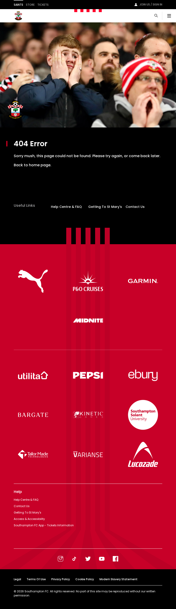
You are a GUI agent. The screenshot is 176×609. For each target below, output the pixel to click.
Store (30, 5)
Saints (18, 5)
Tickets (43, 5)
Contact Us (135, 206)
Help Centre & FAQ (66, 206)
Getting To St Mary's (105, 206)
